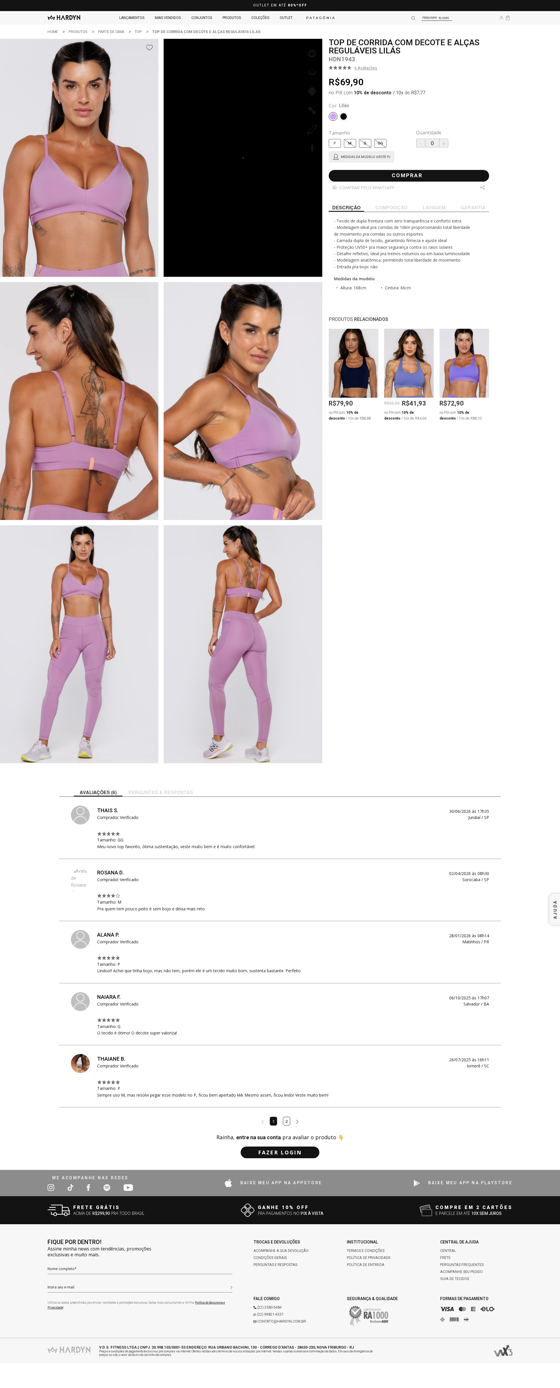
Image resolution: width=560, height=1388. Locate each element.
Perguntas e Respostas (275, 1265)
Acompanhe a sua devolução (281, 1251)
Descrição (346, 207)
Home (53, 31)
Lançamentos (131, 17)
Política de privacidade (369, 1258)
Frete (445, 1258)
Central (448, 1251)
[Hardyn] (64, 18)
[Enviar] (231, 1286)
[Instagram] (51, 1187)
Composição (391, 207)
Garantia (473, 207)
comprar (407, 176)
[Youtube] (128, 1187)
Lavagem (434, 207)
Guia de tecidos (454, 1279)
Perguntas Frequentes (462, 1265)
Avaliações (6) (98, 792)
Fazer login (280, 1152)
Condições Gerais (270, 1258)
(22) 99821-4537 (270, 1314)
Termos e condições (365, 1251)
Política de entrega (365, 1265)
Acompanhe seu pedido (461, 1272)
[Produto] (353, 363)
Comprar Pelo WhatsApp (367, 187)
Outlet (286, 17)
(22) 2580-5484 (269, 1307)
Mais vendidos (168, 17)
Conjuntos (201, 17)
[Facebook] (88, 1187)
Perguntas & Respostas (160, 792)
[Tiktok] (70, 1187)
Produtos (232, 17)
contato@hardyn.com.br (281, 1321)
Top (138, 31)
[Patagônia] (320, 18)
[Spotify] (106, 1187)
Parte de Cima (111, 31)
